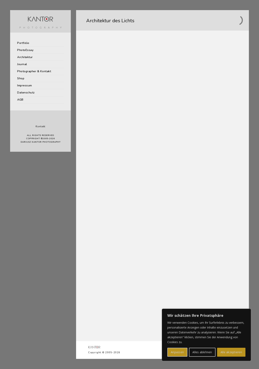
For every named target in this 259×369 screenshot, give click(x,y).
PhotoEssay (25, 50)
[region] (206, 335)
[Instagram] (43, 120)
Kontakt (40, 126)
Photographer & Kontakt (34, 71)
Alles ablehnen (202, 352)
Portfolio (23, 43)
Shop (20, 78)
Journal (22, 64)
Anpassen (177, 352)
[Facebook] (37, 120)
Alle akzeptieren (231, 352)
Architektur (25, 57)
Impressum (24, 85)
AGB (20, 100)
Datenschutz (26, 92)
